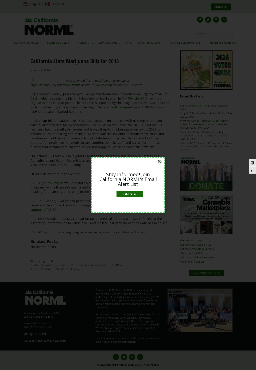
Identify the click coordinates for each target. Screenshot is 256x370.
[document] (128, 185)
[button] (159, 161)
